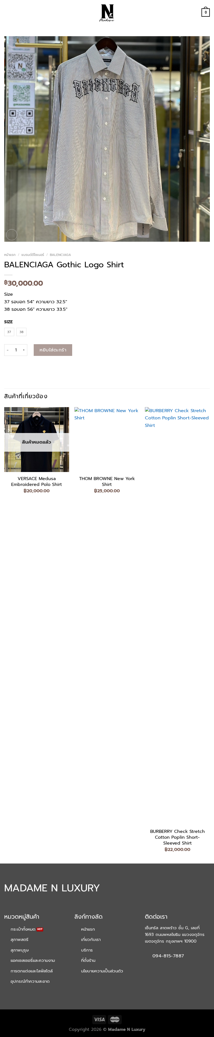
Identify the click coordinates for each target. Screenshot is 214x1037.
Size (8, 322)
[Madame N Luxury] (107, 13)
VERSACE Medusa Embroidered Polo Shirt (36, 482)
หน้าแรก (10, 254)
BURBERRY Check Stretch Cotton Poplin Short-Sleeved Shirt (177, 837)
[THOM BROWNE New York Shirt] (106, 439)
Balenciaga (60, 254)
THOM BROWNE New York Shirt (107, 482)
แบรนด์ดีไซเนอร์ (32, 254)
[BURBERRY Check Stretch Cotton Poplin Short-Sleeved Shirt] (177, 616)
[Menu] (7, 13)
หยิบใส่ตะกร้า (53, 349)
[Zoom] (12, 235)
